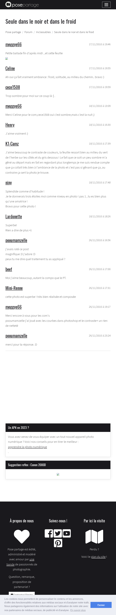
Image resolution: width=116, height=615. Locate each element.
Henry (9, 124)
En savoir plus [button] (78, 610)
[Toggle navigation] (106, 5)
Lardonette (13, 216)
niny (8, 182)
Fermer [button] (101, 605)
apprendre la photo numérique (27, 447)
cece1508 (12, 87)
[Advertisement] (58, 384)
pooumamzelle (16, 240)
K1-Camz (12, 143)
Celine (10, 68)
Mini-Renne (14, 288)
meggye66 (13, 44)
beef (8, 269)
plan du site (98, 557)
